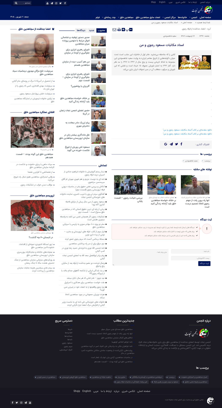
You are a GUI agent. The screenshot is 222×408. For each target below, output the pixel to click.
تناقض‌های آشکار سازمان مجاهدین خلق (117, 337)
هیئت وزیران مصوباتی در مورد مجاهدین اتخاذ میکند (85, 296)
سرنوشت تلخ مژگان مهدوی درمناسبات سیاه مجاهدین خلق (33, 72)
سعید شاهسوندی (169, 36)
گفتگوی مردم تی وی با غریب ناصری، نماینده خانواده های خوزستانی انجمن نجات (82, 196)
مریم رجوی (68, 346)
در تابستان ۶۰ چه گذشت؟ (41, 237)
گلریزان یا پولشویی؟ (80, 86)
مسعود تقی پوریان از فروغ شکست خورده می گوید (77, 148)
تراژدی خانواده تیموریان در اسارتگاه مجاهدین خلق (34, 100)
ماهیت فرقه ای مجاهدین (101, 377)
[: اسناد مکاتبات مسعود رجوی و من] (114, 29)
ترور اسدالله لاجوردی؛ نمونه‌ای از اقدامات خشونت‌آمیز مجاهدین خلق (36, 246)
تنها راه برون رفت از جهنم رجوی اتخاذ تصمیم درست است (197, 204)
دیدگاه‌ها (81, 30)
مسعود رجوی (67, 342)
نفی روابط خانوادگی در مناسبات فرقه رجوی (132, 382)
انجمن (194, 17)
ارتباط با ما (193, 2)
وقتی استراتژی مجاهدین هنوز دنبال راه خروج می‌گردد (34, 178)
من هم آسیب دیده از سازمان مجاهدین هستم (76, 63)
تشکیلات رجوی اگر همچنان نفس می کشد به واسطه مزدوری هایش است (82, 218)
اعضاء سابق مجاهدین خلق (148, 17)
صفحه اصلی (205, 17)
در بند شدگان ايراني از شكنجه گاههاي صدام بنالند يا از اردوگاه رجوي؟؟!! (83, 272)
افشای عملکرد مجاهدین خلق (39, 112)
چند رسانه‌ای (110, 17)
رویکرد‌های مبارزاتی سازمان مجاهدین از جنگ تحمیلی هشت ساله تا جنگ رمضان (34, 262)
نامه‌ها (69, 339)
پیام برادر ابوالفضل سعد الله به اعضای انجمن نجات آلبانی (83, 257)
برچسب (207, 161)
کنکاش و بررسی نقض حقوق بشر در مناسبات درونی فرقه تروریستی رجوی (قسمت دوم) (83, 188)
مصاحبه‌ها (68, 336)
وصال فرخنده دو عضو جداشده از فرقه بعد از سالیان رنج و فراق (83, 265)
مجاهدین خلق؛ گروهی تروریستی (73, 377)
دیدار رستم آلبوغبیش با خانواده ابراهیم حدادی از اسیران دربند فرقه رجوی (84, 173)
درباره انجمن (205, 2)
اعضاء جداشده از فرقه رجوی (193, 29)
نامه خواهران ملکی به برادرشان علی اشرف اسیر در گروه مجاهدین (107, 346)
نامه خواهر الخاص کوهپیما (122, 341)
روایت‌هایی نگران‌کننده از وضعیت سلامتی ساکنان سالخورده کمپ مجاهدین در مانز (107, 352)
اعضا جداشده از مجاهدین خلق (34, 29)
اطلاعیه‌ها (68, 332)
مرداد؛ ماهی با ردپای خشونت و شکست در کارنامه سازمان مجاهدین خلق (35, 166)
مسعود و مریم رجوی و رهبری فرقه (166, 382)
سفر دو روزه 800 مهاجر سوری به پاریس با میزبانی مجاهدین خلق (84, 226)
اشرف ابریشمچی (65, 349)
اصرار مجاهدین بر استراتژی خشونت (194, 377)
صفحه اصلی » (186, 22)
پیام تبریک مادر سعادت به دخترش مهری (77, 124)
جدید (91, 30)
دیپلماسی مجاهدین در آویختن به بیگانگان (147, 377)
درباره (116, 391)
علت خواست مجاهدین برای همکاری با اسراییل (84, 282)
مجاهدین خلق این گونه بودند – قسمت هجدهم (34, 155)
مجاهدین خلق (126, 17)
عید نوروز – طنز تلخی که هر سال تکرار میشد (86, 278)
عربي (170, 2)
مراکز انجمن (170, 17)
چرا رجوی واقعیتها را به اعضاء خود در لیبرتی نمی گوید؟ (84, 289)
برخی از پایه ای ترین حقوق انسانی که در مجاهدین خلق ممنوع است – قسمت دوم (83, 211)
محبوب (101, 30)
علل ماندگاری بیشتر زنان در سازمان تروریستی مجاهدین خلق (74, 136)
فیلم (98, 17)
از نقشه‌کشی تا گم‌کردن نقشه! (40, 172)
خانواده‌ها (182, 17)
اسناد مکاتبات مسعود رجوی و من (161, 45)
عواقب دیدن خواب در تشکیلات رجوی (36, 185)
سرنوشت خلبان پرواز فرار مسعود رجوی (36, 93)
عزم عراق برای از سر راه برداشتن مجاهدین (87, 243)
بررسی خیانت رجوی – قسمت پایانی (128, 199)
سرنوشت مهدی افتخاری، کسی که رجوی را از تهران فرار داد (34, 87)
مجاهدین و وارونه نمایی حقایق (196, 382)
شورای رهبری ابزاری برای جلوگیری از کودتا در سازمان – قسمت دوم (76, 77)
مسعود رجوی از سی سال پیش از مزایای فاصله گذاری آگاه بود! (85, 203)
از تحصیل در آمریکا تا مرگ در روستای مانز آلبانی (32, 81)
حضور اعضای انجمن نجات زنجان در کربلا (74, 112)
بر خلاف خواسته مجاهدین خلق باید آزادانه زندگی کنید (163, 202)
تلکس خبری (180, 2)
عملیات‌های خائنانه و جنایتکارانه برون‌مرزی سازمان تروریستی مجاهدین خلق (35, 254)
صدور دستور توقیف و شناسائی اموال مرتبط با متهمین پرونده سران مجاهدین (75, 41)
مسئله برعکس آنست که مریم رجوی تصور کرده (85, 239)
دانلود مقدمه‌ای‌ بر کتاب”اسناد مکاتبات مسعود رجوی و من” (187, 130)
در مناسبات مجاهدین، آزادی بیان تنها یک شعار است (112, 357)
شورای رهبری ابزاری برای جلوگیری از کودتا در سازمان (77, 51)
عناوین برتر (121, 377)
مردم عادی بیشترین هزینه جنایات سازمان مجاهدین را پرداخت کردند (35, 269)
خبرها (70, 329)
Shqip (153, 2)
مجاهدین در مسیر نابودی (46, 377)
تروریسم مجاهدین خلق (42, 196)
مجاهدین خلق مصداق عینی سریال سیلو (117, 329)
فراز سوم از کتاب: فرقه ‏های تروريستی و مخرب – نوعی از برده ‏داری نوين (84, 233)
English (162, 2)
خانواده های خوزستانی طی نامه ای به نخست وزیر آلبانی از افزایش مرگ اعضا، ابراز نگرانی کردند (83, 304)
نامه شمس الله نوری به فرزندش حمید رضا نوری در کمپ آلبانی (83, 250)
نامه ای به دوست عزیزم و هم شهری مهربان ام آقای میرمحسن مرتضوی (83, 181)
